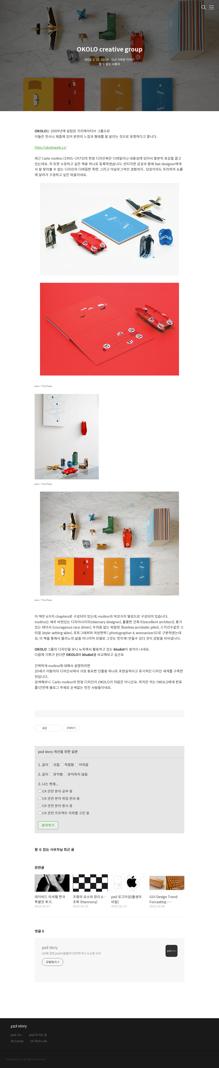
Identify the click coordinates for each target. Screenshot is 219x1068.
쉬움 (70, 764)
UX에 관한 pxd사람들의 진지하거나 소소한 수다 (71, 953)
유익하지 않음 (77, 774)
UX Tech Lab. (39, 1041)
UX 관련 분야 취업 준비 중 (60, 798)
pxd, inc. (16, 1035)
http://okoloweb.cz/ (51, 147)
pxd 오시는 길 (38, 1035)
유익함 (70, 774)
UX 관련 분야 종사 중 (57, 805)
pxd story (50, 947)
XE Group (17, 1041)
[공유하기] (50, 728)
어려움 (83, 764)
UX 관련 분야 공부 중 (57, 791)
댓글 (39, 931)
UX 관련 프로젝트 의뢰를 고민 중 (65, 813)
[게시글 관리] (56, 728)
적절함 (76, 764)
